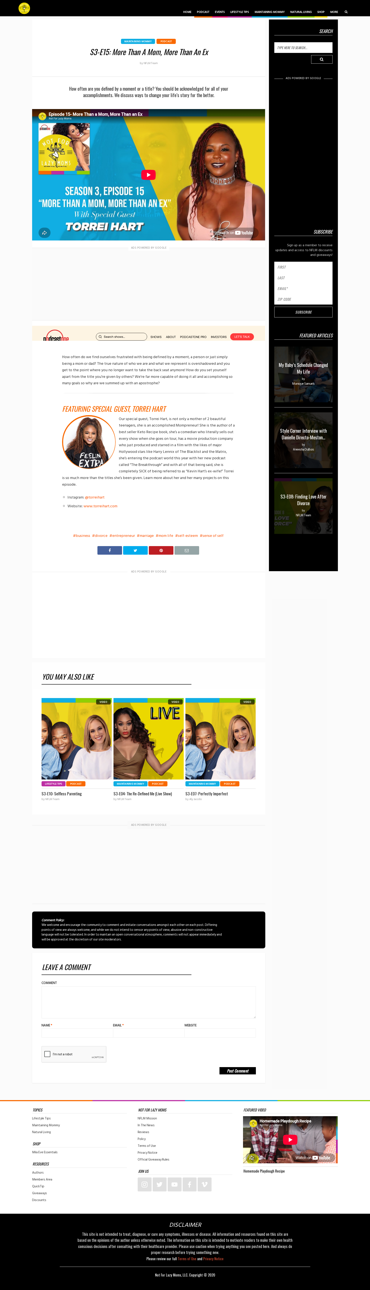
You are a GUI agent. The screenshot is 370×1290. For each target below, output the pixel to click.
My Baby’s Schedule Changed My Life (303, 368)
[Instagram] (145, 1184)
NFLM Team (151, 63)
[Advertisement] (149, 285)
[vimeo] (205, 1184)
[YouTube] (175, 1184)
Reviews (143, 1132)
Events (220, 11)
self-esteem (188, 536)
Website (190, 1025)
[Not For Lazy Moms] (24, 8)
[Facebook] (190, 1184)
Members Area (42, 1179)
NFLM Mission (147, 1118)
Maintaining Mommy (270, 11)
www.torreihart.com (100, 506)
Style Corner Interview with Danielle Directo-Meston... (303, 434)
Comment (49, 983)
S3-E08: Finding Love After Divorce (303, 499)
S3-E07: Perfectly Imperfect (206, 793)
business (83, 536)
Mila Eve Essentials (45, 1152)
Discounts (39, 1200)
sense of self (213, 536)
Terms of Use (147, 1146)
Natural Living (301, 11)
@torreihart (94, 497)
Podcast (203, 11)
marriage (147, 536)
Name (47, 1025)
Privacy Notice (147, 1152)
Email (118, 1025)
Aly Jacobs (195, 799)
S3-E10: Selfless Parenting (62, 793)
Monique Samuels (303, 383)
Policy (142, 1139)
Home (187, 11)
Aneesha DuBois (303, 449)
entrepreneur (123, 536)
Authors (38, 1172)
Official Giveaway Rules (153, 1159)
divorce (101, 536)
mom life (165, 536)
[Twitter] (160, 1184)
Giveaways (39, 1193)
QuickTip (38, 1186)
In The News (146, 1125)
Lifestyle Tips (239, 11)
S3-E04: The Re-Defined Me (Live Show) (142, 793)
